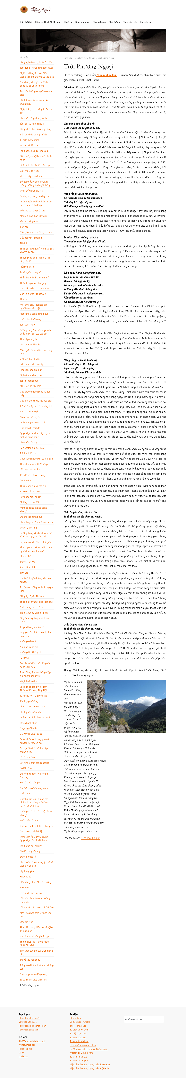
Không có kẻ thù (28, 641)
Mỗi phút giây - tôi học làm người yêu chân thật (33, 306)
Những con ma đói (29, 502)
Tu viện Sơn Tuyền (79, 1060)
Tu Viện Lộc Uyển (78, 1033)
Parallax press (25, 1048)
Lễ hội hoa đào (27, 757)
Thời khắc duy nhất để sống (34, 464)
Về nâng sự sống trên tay (32, 210)
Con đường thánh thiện (31, 831)
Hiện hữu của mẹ (28, 442)
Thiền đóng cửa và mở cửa (33, 486)
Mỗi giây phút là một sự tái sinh (36, 232)
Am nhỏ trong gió (29, 647)
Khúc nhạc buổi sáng (30, 319)
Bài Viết (24, 57)
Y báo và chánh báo (30, 491)
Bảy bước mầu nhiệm (30, 496)
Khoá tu (68, 21)
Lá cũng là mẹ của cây (31, 893)
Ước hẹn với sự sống (30, 469)
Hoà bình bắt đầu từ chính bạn (35, 165)
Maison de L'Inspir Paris (81, 1052)
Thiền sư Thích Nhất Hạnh (48, 21)
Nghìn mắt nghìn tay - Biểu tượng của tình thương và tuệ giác (37, 74)
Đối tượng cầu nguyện (31, 846)
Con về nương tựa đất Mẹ (33, 293)
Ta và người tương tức (31, 272)
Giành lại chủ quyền (30, 417)
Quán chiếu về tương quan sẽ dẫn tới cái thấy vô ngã (34, 741)
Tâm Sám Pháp (27, 324)
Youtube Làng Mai (28, 1021)
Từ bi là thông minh (29, 140)
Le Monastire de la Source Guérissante (89, 1048)
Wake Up (23, 1056)
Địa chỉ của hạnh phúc (31, 516)
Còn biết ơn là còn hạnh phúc (34, 288)
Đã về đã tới (26, 21)
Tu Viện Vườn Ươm (79, 1029)
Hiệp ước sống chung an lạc (34, 118)
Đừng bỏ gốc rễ (28, 856)
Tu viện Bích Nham (79, 1041)
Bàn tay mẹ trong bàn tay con (35, 196)
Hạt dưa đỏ (25, 876)
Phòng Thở (25, 556)
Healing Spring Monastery (83, 1044)
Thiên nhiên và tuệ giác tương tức (36, 601)
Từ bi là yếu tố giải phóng (32, 475)
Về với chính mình (29, 527)
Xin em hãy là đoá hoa (31, 176)
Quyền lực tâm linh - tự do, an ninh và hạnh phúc (35, 435)
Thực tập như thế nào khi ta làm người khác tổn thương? (36, 549)
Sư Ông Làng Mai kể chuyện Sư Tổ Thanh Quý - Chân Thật (35, 534)
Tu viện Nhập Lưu (78, 1056)
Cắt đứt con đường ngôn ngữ (34, 788)
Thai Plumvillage (78, 1025)
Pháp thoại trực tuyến (29, 1017)
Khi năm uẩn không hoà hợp (34, 936)
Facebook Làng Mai (29, 1029)
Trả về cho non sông (30, 959)
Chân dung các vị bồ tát (32, 607)
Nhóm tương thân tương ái (33, 216)
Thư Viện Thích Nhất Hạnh (32, 1040)
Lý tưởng (24, 657)
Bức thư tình (26, 480)
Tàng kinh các (130, 21)
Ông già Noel (27, 922)
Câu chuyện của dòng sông (33, 974)
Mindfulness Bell (27, 1044)
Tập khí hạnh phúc (29, 380)
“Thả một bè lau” (90, 838)
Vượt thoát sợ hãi (28, 681)
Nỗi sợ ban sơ (27, 266)
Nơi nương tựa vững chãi (32, 422)
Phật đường (114, 21)
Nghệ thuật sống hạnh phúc (34, 313)
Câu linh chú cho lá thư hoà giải (36, 400)
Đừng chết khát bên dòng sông (35, 129)
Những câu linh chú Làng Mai (35, 717)
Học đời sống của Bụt (31, 369)
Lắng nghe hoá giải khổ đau (34, 150)
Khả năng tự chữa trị (30, 428)
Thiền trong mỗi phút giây (33, 283)
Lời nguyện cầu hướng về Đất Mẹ (36, 907)
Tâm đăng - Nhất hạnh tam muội (36, 67)
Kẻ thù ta (24, 887)
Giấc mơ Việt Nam (29, 170)
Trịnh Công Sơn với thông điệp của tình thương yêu (35, 674)
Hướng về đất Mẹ (29, 145)
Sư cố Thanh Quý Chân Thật (34, 979)
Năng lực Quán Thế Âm (32, 596)
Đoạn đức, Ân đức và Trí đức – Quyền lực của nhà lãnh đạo (35, 838)
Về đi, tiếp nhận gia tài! (31, 190)
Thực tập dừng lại (28, 339)
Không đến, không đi (30, 652)
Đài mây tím (146, 21)
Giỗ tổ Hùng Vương (30, 851)
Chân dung (25, 793)
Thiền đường (99, 21)
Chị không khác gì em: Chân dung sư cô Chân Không (34, 84)
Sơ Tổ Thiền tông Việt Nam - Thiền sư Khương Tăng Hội (34, 688)
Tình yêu (24, 572)
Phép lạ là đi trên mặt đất (32, 706)
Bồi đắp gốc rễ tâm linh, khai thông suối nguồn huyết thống (35, 183)
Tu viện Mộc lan (78, 1037)
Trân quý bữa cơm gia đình (33, 134)
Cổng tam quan (82, 21)
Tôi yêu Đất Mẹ (27, 562)
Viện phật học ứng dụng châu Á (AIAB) (89, 1068)
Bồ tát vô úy (26, 768)
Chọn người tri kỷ (28, 728)
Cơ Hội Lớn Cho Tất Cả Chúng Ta (36, 826)
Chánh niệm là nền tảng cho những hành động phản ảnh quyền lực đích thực (34, 802)
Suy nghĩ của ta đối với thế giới (35, 542)
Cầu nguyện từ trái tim (31, 237)
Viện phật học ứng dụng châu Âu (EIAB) (90, 1064)
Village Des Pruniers (80, 1021)
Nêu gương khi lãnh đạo (32, 364)
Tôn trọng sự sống (29, 701)
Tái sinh (23, 243)
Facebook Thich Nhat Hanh (32, 1025)
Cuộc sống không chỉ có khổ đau (36, 458)
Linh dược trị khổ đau (30, 344)
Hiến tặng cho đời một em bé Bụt (36, 522)
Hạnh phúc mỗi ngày (30, 712)
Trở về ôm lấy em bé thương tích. (36, 406)
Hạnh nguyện (27, 871)
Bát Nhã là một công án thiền (34, 762)
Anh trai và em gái (29, 411)
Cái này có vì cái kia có (31, 733)
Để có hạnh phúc (28, 723)
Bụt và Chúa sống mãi (31, 782)
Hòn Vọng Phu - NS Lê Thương (35, 882)
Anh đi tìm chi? (27, 567)
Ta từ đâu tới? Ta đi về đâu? (33, 695)
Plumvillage (75, 1017)
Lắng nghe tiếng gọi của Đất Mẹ (36, 62)
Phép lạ (23, 299)
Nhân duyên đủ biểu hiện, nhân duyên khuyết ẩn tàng (36, 203)
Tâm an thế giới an (29, 221)
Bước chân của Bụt (29, 820)
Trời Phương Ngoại (29, 985)
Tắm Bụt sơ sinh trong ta (32, 123)
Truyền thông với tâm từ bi (33, 627)
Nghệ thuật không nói (31, 375)
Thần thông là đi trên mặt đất (34, 277)
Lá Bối (22, 1052)
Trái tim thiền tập (28, 453)
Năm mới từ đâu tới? (30, 386)
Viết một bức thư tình (30, 359)
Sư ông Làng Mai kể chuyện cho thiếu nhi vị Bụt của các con (36, 331)
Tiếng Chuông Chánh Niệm (34, 612)
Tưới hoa (24, 226)
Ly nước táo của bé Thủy (32, 447)
